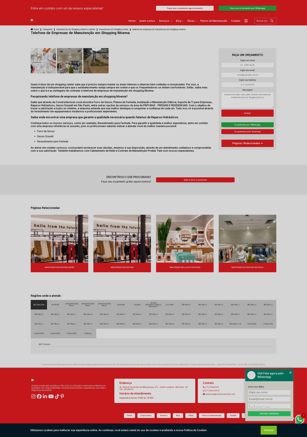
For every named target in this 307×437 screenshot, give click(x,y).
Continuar (269, 430)
